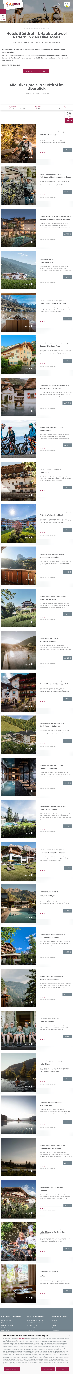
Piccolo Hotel (45, 430)
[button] (69, 1335)
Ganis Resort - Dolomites (50, 726)
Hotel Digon (45, 1064)
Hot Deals (4, 1328)
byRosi (42, 1276)
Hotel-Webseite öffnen (48, 155)
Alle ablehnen (48, 1369)
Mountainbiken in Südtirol (35, 1320)
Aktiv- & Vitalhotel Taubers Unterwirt (55, 219)
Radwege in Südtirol (33, 1325)
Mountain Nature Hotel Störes (52, 853)
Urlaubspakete (5, 1323)
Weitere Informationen (11, 1369)
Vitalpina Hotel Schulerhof (51, 388)
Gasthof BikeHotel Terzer (50, 346)
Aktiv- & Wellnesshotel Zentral (52, 515)
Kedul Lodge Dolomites (49, 557)
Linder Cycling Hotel (48, 768)
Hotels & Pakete (6, 1320)
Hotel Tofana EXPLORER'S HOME (53, 304)
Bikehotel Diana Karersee (50, 937)
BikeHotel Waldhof (48, 642)
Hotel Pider (44, 473)
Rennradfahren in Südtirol (35, 1323)
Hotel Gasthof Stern (48, 599)
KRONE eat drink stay (49, 135)
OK (63, 1369)
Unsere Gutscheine (7, 1325)
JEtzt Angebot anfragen (36, 71)
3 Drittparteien (20, 1338)
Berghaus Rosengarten (49, 979)
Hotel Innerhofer (47, 1022)
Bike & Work (5, 1330)
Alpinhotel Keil (46, 1105)
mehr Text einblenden (11, 65)
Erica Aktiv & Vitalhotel (49, 810)
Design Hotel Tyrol (47, 896)
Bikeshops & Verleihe (33, 1328)
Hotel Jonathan (46, 262)
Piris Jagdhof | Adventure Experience (55, 177)
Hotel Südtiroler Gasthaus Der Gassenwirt (52, 1233)
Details (42, 152)
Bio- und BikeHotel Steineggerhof (54, 684)
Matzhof (43, 1191)
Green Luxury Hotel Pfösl (50, 1148)
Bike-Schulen (31, 1330)
